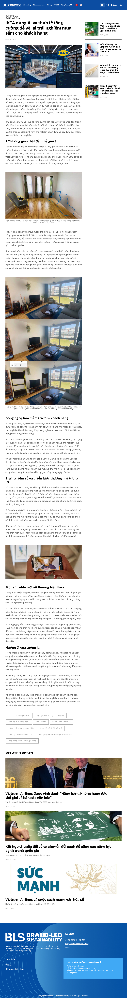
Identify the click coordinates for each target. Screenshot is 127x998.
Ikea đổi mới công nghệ (19, 722)
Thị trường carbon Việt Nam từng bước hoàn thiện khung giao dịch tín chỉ (110, 27)
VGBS (56, 5)
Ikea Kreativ (41, 722)
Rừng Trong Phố (67, 5)
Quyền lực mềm (12, 18)
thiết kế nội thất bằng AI (51, 728)
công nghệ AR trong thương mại (49, 716)
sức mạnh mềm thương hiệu (21, 728)
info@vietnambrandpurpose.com (81, 968)
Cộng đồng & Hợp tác (75, 940)
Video (67, 948)
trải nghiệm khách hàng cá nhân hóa (55, 735)
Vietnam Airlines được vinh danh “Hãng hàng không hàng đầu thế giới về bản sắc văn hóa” (56, 795)
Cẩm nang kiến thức (14, 969)
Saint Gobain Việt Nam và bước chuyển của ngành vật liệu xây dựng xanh (110, 89)
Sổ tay (49, 5)
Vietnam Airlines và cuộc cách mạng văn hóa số (44, 899)
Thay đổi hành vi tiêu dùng (77, 944)
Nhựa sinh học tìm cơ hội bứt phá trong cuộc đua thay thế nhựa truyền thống (110, 69)
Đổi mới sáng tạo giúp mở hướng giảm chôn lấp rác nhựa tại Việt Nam (110, 48)
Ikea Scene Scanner (61, 722)
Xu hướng (27, 5)
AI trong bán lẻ (22, 716)
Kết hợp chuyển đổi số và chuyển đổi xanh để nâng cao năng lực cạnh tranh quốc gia (58, 849)
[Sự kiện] (102, 5)
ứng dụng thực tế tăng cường (22, 741)
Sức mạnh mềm (39, 5)
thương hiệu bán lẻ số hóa (20, 735)
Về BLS (8, 965)
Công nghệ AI (11, 16)
